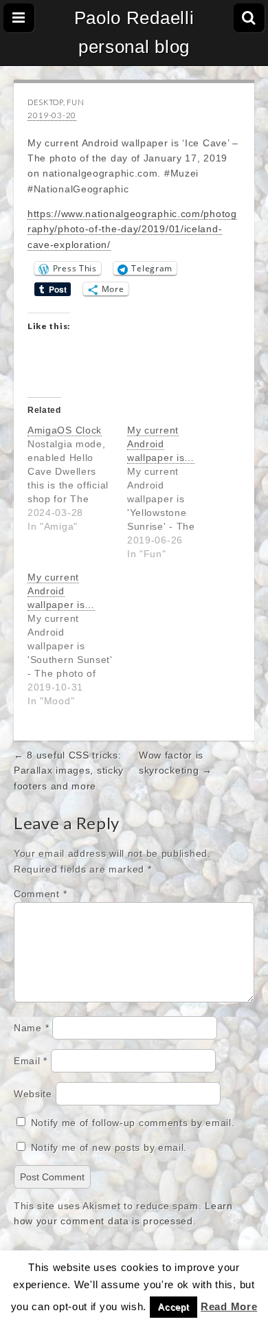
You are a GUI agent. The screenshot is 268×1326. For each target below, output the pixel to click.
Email (30, 1060)
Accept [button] (173, 1307)
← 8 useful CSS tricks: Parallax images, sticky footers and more (69, 770)
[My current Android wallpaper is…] (177, 492)
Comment (40, 893)
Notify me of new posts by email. (109, 1147)
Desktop (45, 102)
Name (31, 1027)
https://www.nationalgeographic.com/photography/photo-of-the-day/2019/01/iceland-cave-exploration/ (132, 229)
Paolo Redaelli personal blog (134, 32)
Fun (75, 102)
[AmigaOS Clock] (77, 478)
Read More (229, 1306)
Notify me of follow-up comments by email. (133, 1122)
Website (33, 1093)
